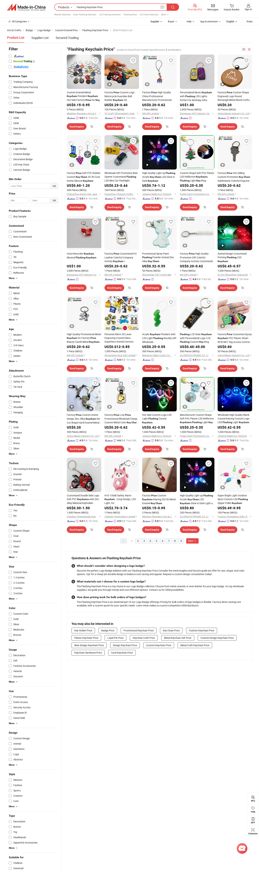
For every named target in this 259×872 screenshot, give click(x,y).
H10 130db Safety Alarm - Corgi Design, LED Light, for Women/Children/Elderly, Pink (120, 499)
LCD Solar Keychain (149, 14)
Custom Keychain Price (158, 645)
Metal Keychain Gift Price (177, 637)
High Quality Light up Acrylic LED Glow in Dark (158, 176)
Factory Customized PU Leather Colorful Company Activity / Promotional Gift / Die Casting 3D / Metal (120, 257)
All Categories (19, 21)
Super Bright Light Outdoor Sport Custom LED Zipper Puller (233, 499)
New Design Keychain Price (89, 645)
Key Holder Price (83, 630)
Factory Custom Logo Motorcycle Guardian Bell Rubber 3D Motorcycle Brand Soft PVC (119, 96)
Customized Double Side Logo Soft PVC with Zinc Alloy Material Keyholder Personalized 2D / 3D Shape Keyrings (83, 499)
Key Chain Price (171, 630)
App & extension (209, 21)
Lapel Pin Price (115, 637)
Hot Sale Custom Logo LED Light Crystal (157, 418)
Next (191, 540)
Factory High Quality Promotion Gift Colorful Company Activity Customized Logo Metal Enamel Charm (196, 257)
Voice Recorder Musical (81, 255)
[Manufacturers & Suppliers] (26, 7)
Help (189, 21)
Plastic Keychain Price (86, 637)
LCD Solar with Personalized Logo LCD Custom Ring (196, 338)
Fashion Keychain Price (201, 630)
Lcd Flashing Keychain (110, 14)
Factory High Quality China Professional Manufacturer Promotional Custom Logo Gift (157, 96)
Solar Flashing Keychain (84, 14)
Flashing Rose (130, 14)
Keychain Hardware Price (88, 652)
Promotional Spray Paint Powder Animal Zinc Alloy (158, 257)
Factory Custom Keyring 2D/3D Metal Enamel (159, 499)
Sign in (248, 9)
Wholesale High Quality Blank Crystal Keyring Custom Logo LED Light (233, 418)
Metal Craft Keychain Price (194, 645)
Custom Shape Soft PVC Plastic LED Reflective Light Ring (197, 176)
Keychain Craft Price (144, 637)
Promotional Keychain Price (139, 630)
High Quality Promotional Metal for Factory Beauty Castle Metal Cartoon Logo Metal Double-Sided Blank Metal (84, 338)
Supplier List (40, 38)
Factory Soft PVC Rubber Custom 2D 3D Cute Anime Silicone (83, 176)
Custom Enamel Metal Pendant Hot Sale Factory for (83, 96)
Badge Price (107, 630)
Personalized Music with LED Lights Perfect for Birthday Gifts (196, 96)
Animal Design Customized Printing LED (232, 257)
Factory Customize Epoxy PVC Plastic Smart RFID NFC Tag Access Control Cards (235, 338)
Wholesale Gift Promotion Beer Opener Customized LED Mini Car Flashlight (121, 176)
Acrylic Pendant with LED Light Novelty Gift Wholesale (159, 338)
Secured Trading (67, 38)
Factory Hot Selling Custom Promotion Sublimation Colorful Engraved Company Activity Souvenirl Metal (234, 177)
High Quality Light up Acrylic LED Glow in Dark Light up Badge (197, 499)
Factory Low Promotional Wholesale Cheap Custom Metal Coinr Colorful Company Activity (121, 418)
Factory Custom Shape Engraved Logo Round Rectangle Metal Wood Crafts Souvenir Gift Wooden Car (235, 96)
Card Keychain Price (122, 652)
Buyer (171, 21)
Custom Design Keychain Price (217, 637)
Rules (250, 21)
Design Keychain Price (125, 645)
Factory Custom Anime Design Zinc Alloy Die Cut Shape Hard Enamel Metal (83, 418)
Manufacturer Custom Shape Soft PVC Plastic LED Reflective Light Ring (197, 418)
